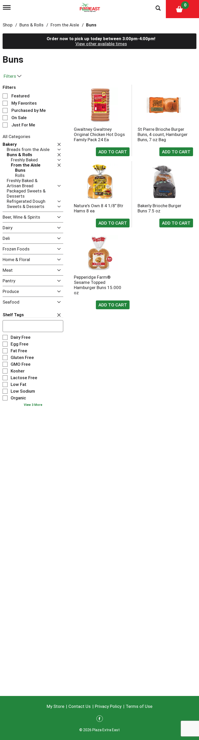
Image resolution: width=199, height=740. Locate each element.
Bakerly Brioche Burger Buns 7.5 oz (159, 208)
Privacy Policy (108, 706)
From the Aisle (65, 24)
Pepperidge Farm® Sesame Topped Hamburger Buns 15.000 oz (97, 285)
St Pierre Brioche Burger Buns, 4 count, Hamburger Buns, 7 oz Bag (163, 134)
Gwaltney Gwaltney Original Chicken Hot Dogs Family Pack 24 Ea (99, 134)
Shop (7, 24)
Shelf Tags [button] (13, 314)
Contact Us (79, 706)
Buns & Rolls (31, 24)
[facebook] (99, 719)
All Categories (16, 136)
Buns (91, 24)
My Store (55, 706)
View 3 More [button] (33, 405)
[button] (57, 144)
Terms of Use (139, 706)
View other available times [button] (101, 43)
